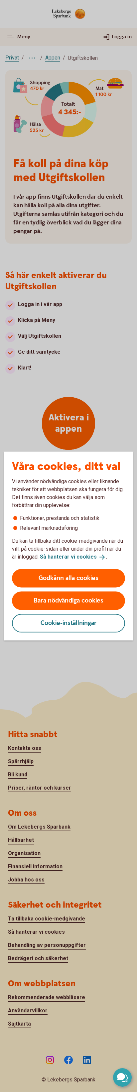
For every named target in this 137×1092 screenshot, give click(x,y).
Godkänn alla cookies (68, 578)
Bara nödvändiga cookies (68, 600)
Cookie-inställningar (69, 623)
